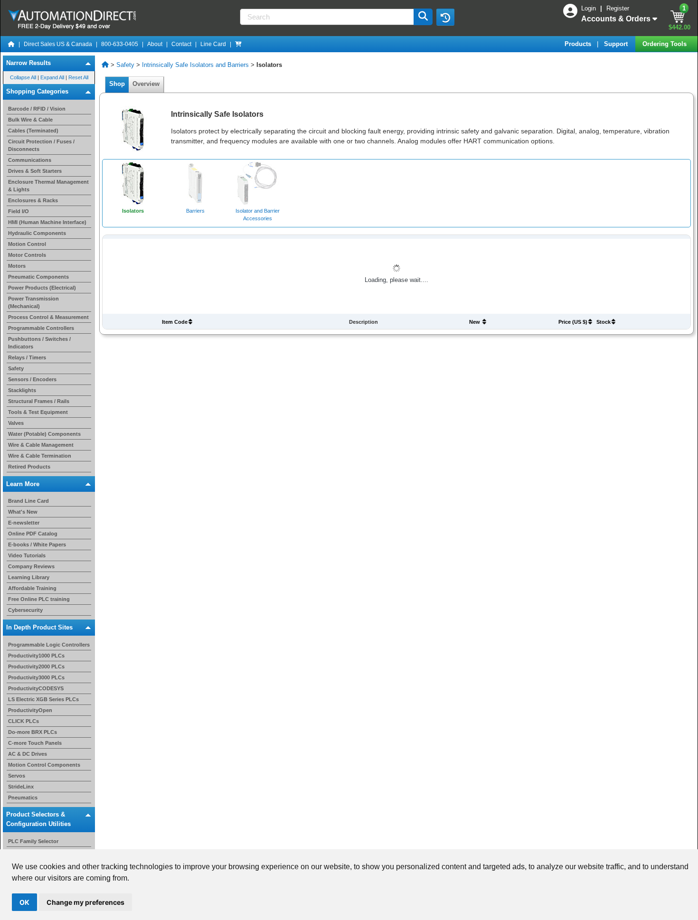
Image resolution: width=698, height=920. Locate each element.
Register (617, 8)
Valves (16, 423)
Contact (181, 44)
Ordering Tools (665, 43)
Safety (16, 368)
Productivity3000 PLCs (36, 677)
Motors (17, 266)
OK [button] (24, 902)
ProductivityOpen (30, 710)
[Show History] (445, 17)
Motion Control (27, 244)
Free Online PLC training (39, 599)
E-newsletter (23, 523)
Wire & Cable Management (41, 445)
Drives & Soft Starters (35, 171)
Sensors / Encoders (32, 379)
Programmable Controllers (41, 328)
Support (617, 43)
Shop (117, 83)
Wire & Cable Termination (39, 456)
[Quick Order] (238, 44)
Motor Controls (27, 255)
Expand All (52, 77)
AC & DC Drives (27, 754)
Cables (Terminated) (33, 130)
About (154, 44)
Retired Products (29, 466)
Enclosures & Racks (33, 200)
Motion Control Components (44, 765)
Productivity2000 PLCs (36, 666)
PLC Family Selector (33, 841)
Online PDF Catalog (32, 533)
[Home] (11, 44)
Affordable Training (32, 588)
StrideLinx (21, 786)
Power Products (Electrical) (42, 288)
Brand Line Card (28, 501)
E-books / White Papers (37, 544)
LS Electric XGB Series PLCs (43, 699)
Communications (29, 160)
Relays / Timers (27, 357)
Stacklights (22, 390)
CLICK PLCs (23, 721)
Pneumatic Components (38, 277)
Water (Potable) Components (44, 434)
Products (579, 43)
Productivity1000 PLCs (36, 655)
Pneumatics (23, 797)
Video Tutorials (27, 555)
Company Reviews (31, 566)
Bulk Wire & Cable (30, 119)
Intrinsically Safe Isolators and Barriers (195, 64)
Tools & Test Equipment (38, 412)
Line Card (213, 44)
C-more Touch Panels (35, 743)
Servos (16, 776)
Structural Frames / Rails (38, 401)
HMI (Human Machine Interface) (47, 222)
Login (589, 8)
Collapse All (23, 77)
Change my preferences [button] (85, 902)
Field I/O (18, 211)
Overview (146, 83)
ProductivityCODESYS (36, 688)
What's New (23, 512)
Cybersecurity (25, 610)
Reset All (78, 77)
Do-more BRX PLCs (32, 732)
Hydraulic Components (37, 233)
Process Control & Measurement (48, 317)
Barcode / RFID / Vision (37, 109)
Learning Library (28, 577)
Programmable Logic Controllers (49, 645)
